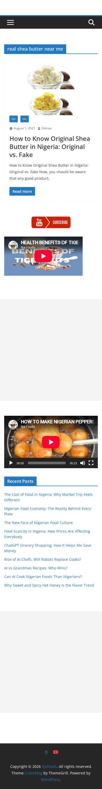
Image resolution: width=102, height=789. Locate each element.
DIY (14, 119)
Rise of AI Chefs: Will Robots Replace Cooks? (42, 559)
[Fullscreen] (91, 463)
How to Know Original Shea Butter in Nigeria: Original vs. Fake (49, 146)
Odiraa (47, 128)
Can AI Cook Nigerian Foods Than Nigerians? (43, 576)
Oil (24, 119)
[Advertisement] (51, 350)
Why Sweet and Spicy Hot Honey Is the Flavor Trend (49, 585)
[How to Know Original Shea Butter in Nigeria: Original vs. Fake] (51, 89)
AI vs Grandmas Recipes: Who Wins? (35, 567)
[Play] (11, 463)
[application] (51, 442)
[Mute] (82, 463)
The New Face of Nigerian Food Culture (38, 522)
